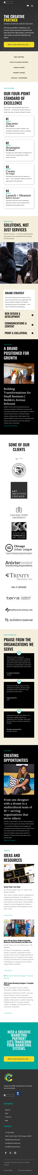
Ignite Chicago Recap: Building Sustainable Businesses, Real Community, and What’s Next (18, 941)
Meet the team (9, 840)
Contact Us (8, 1117)
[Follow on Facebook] (6, 1153)
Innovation (7, 990)
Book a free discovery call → (19, 44)
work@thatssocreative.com (12, 1146)
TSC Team (9, 945)
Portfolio (12, 892)
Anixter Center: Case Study (12, 887)
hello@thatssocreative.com (12, 1139)
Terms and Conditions (25, 1170)
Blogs (6, 1120)
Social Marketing (24, 990)
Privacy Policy (8, 1170)
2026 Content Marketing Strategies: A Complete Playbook (19, 984)
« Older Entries (8, 915)
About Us (7, 1110)
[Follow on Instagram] (15, 1153)
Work (6, 1113)
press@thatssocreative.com (13, 1143)
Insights (14, 990)
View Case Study (10, 426)
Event (27, 945)
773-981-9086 (9, 1132)
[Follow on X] (10, 1153)
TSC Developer (11, 890)
